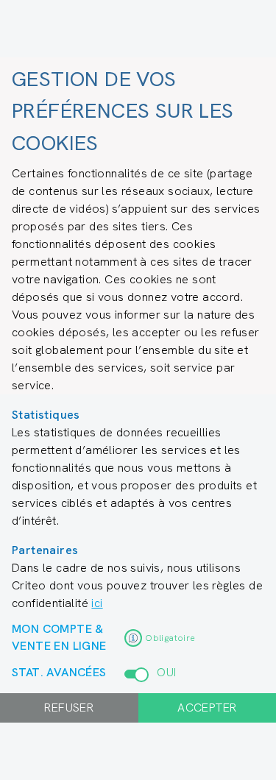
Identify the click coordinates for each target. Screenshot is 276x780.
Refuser (68, 707)
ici (96, 603)
